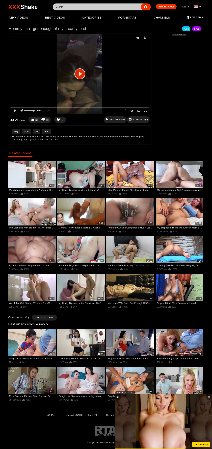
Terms (110, 415)
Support (52, 415)
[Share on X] (145, 37)
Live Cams (196, 17)
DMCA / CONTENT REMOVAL (82, 415)
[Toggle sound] (118, 397)
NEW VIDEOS (18, 17)
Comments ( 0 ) (18, 317)
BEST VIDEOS (55, 17)
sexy (16, 131)
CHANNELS (162, 17)
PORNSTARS (127, 17)
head (46, 131)
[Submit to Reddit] (138, 37)
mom (26, 131)
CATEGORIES (91, 17)
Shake (23, 6)
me (36, 131)
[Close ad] (209, 397)
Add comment (44, 317)
